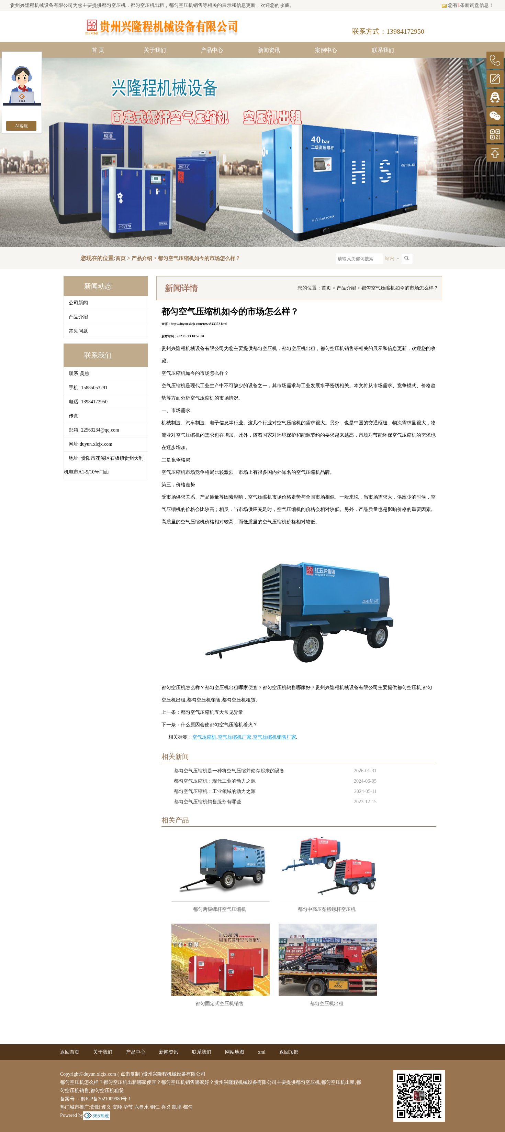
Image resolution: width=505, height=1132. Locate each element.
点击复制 (130, 1074)
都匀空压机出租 (327, 1003)
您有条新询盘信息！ (471, 5)
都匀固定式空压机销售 (219, 1003)
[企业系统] (96, 1115)
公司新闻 (78, 302)
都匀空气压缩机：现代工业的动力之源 (215, 781)
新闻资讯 (269, 50)
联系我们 (383, 50)
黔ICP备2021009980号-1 (105, 1098)
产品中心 (212, 50)
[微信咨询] (495, 115)
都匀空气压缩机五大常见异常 (212, 712)
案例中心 (326, 50)
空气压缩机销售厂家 (274, 737)
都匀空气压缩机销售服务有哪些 (207, 801)
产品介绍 (142, 258)
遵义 (106, 1107)
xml (262, 1052)
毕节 (128, 1107)
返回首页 (69, 1052)
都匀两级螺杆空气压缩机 (219, 909)
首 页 (98, 50)
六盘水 (141, 1107)
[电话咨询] (495, 60)
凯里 (177, 1107)
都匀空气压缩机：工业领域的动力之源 (215, 791)
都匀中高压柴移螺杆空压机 (327, 909)
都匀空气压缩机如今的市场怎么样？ (199, 258)
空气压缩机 (204, 737)
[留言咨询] (495, 78)
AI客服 (21, 125)
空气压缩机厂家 (234, 737)
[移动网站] (495, 134)
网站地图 (234, 1052)
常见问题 (78, 331)
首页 (120, 258)
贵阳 (95, 1107)
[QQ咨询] (495, 97)
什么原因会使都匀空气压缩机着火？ (219, 724)
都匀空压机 (114, 5)
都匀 (188, 1107)
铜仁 (155, 1107)
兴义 (166, 1107)
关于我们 (155, 50)
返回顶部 (289, 1052)
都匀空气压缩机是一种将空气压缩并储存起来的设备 (229, 770)
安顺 (117, 1107)
